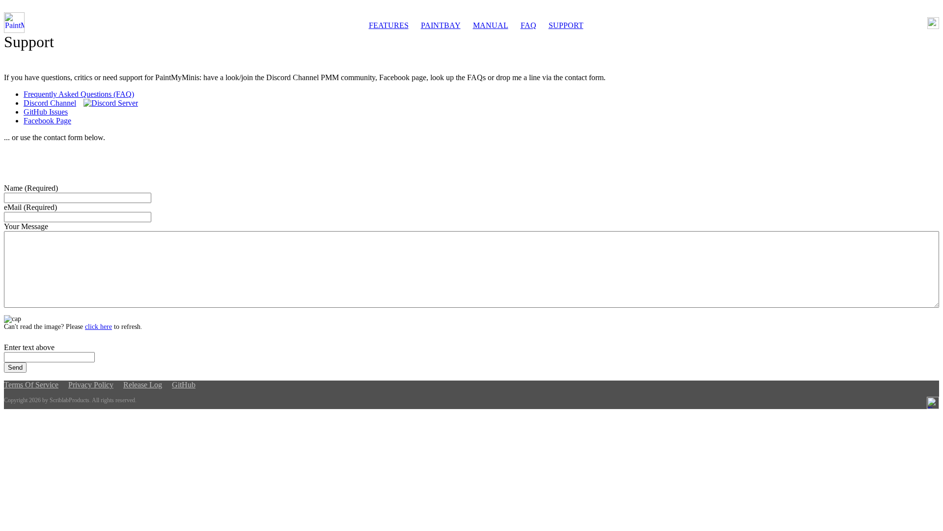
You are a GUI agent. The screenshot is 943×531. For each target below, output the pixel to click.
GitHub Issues (46, 112)
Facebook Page (47, 121)
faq (528, 25)
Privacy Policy (90, 385)
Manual (490, 25)
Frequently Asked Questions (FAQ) (79, 94)
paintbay (441, 25)
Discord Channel (50, 103)
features (389, 25)
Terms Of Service (31, 385)
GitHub (183, 385)
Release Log (142, 385)
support (566, 25)
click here (98, 326)
